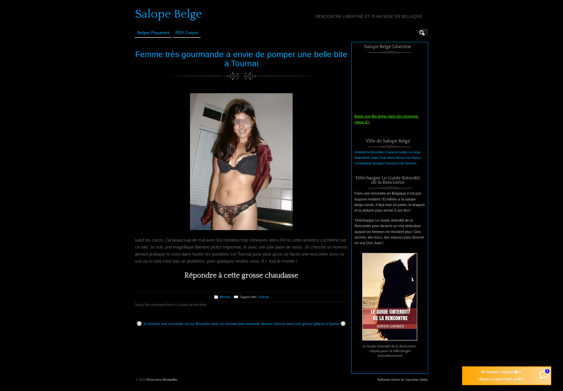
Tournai (263, 297)
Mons (391, 157)
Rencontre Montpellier (162, 379)
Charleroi (391, 152)
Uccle (400, 163)
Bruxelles (377, 152)
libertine (225, 297)
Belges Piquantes (153, 32)
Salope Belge (168, 14)
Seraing (378, 163)
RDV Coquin (186, 32)
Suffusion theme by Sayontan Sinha (402, 379)
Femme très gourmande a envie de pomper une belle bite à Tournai (241, 59)
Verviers (411, 163)
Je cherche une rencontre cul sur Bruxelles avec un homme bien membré (201, 324)
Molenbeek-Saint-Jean (370, 157)
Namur (416, 157)
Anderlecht (362, 152)
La (410, 152)
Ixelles (403, 152)
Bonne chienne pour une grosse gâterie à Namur (301, 324)
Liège (416, 152)
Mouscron (403, 157)
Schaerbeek (363, 163)
